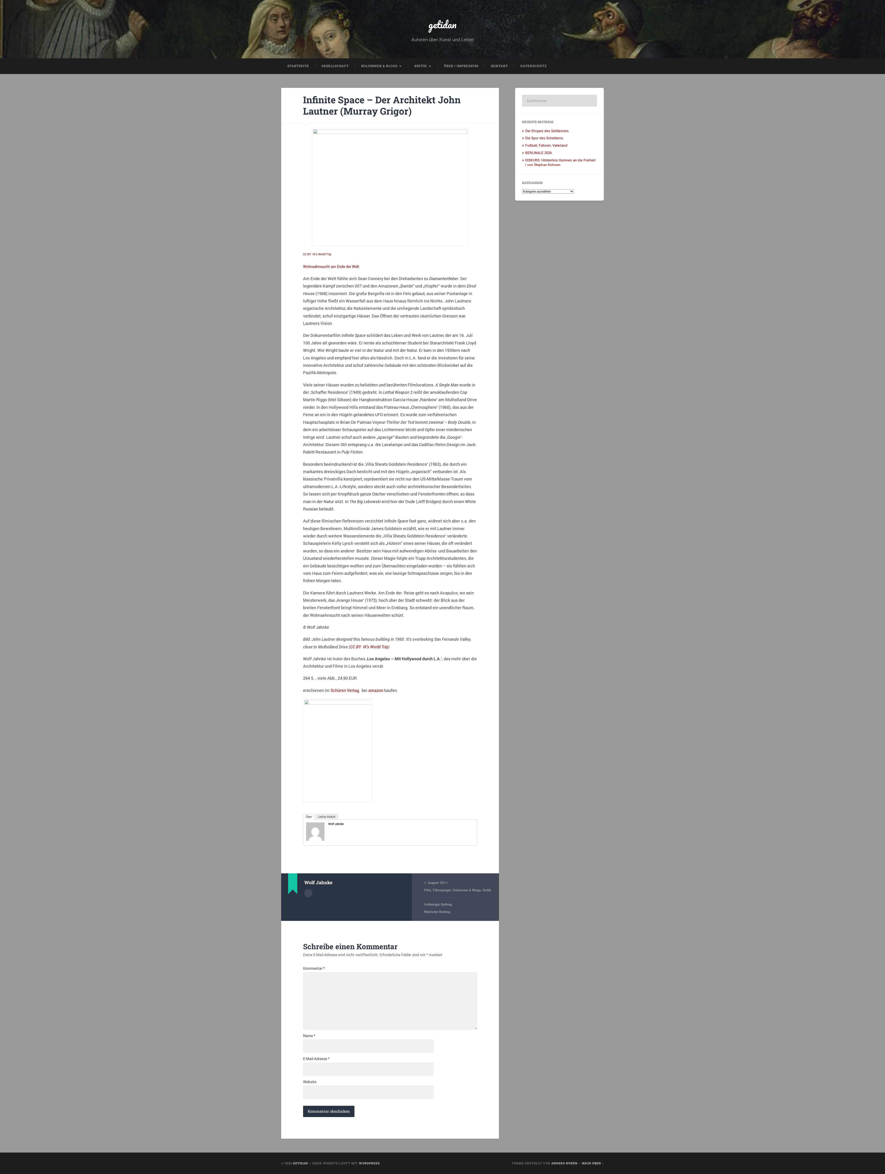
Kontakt (499, 66)
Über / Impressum (461, 66)
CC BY (307, 254)
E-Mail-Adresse (316, 1059)
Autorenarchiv (308, 893)
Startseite (298, 66)
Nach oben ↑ (593, 1163)
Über (309, 816)
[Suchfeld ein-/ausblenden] (596, 66)
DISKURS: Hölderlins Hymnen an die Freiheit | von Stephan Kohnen (560, 162)
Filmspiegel (442, 890)
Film (427, 890)
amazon (375, 690)
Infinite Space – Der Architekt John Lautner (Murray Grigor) (382, 105)
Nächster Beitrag (437, 911)
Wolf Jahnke (336, 824)
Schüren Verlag (344, 690)
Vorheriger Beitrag (438, 904)
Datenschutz (533, 66)
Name (309, 1036)
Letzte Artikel (326, 816)
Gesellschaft (335, 66)
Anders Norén (564, 1163)
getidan (442, 24)
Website (309, 1082)
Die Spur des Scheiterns (544, 138)
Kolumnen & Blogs (379, 66)
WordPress (369, 1163)
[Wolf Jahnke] (315, 839)
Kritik (420, 66)
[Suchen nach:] (559, 101)
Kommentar (314, 968)
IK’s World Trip (322, 254)
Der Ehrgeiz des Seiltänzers (547, 130)
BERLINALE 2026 (538, 152)
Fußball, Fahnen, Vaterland (546, 145)
